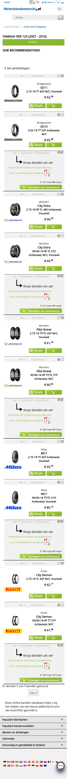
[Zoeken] (61, 17)
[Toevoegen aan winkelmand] (54, 105)
